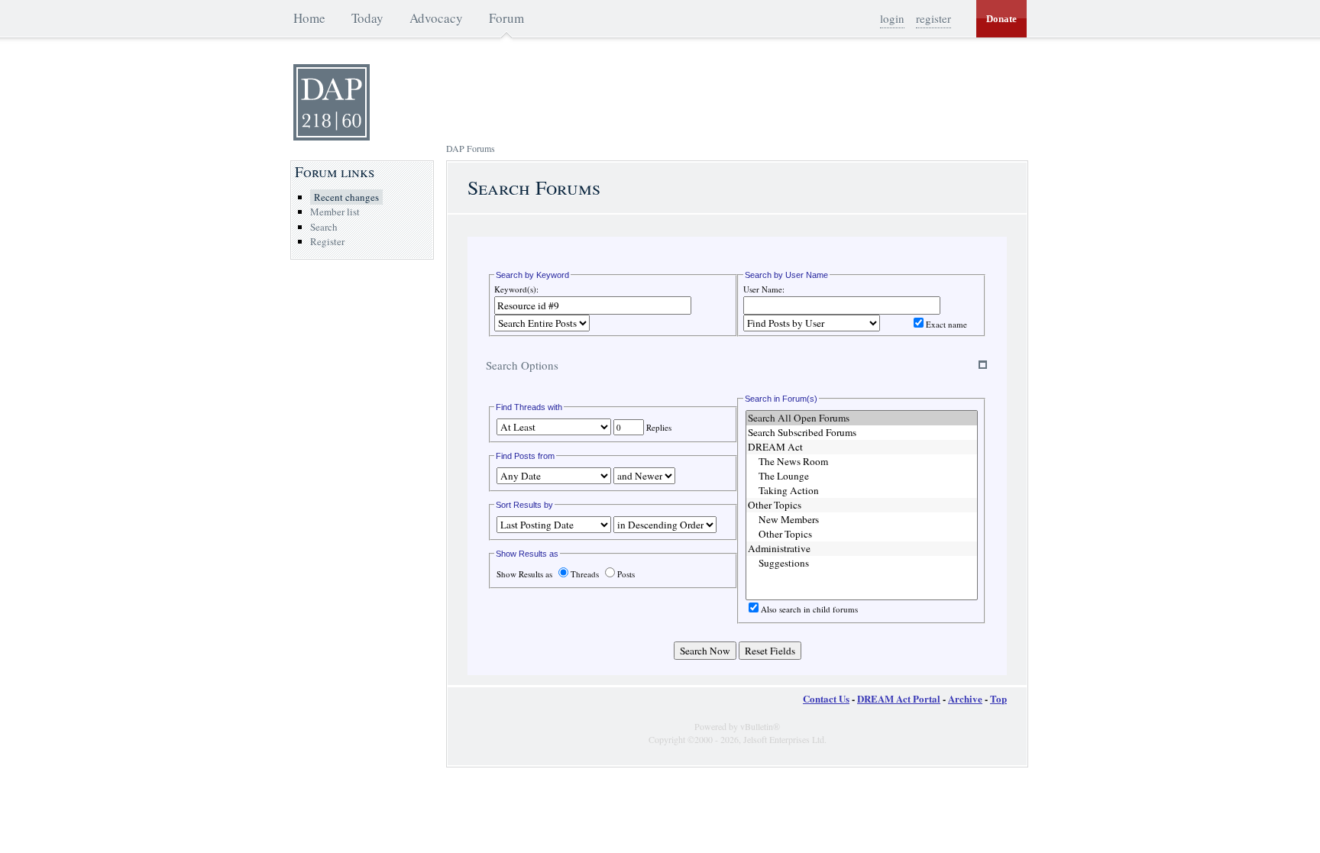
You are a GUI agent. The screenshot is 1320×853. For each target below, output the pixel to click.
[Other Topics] (861, 505)
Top (998, 698)
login (892, 18)
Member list (335, 211)
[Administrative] (861, 548)
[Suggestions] (861, 563)
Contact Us (826, 698)
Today (367, 18)
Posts (626, 574)
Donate (1001, 18)
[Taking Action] (861, 490)
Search (324, 227)
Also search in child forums (809, 609)
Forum (506, 18)
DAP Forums (470, 148)
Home (309, 18)
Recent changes (346, 197)
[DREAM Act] (861, 447)
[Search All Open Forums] (861, 418)
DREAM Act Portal (898, 698)
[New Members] (861, 519)
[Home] (331, 137)
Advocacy (436, 18)
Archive (965, 698)
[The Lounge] (861, 476)
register (933, 18)
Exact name (946, 324)
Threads (585, 574)
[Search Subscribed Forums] (861, 432)
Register (327, 241)
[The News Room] (861, 461)
